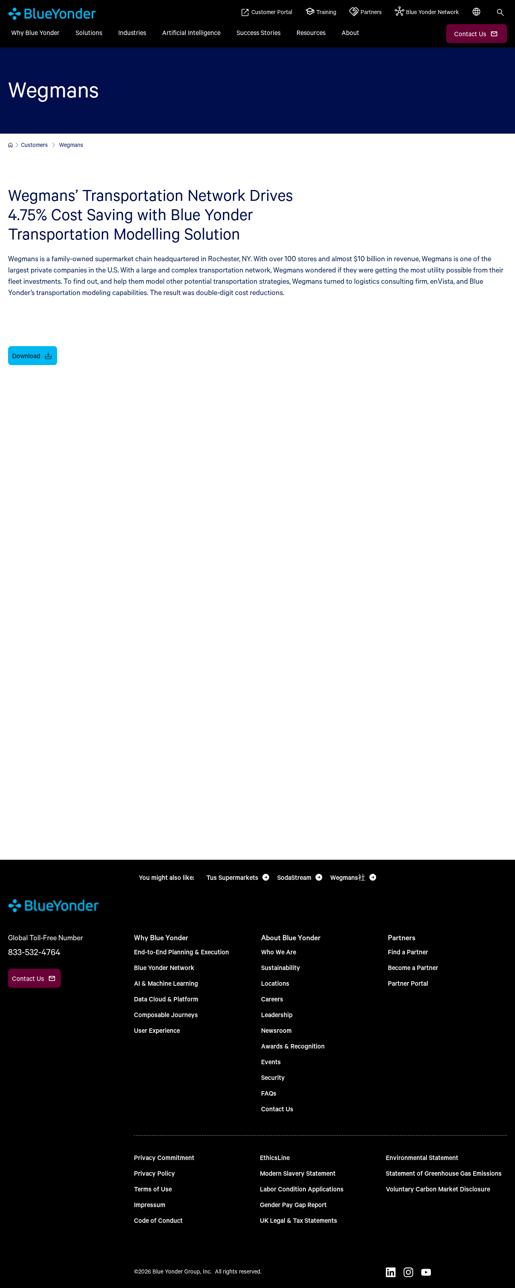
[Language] (477, 16)
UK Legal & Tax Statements (298, 1220)
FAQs (268, 1093)
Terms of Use (153, 1189)
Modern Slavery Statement (298, 1173)
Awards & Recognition (293, 1046)
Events (271, 1061)
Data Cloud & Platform (166, 999)
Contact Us (277, 1108)
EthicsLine (275, 1157)
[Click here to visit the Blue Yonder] (10, 144)
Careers (272, 999)
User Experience (157, 1030)
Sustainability (280, 967)
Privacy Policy (154, 1173)
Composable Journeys (166, 1014)
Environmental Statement (422, 1157)
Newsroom (276, 1030)
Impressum (149, 1204)
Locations (275, 983)
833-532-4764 (34, 952)
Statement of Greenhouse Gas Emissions (444, 1173)
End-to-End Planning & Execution (181, 951)
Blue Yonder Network (164, 967)
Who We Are (278, 951)
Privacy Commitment (164, 1157)
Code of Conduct (158, 1220)
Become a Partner (413, 967)
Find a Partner (408, 951)
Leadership (277, 1014)
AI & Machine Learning (166, 983)
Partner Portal (408, 983)
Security (273, 1077)
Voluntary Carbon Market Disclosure (438, 1189)
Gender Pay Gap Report (293, 1204)
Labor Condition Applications (302, 1189)
